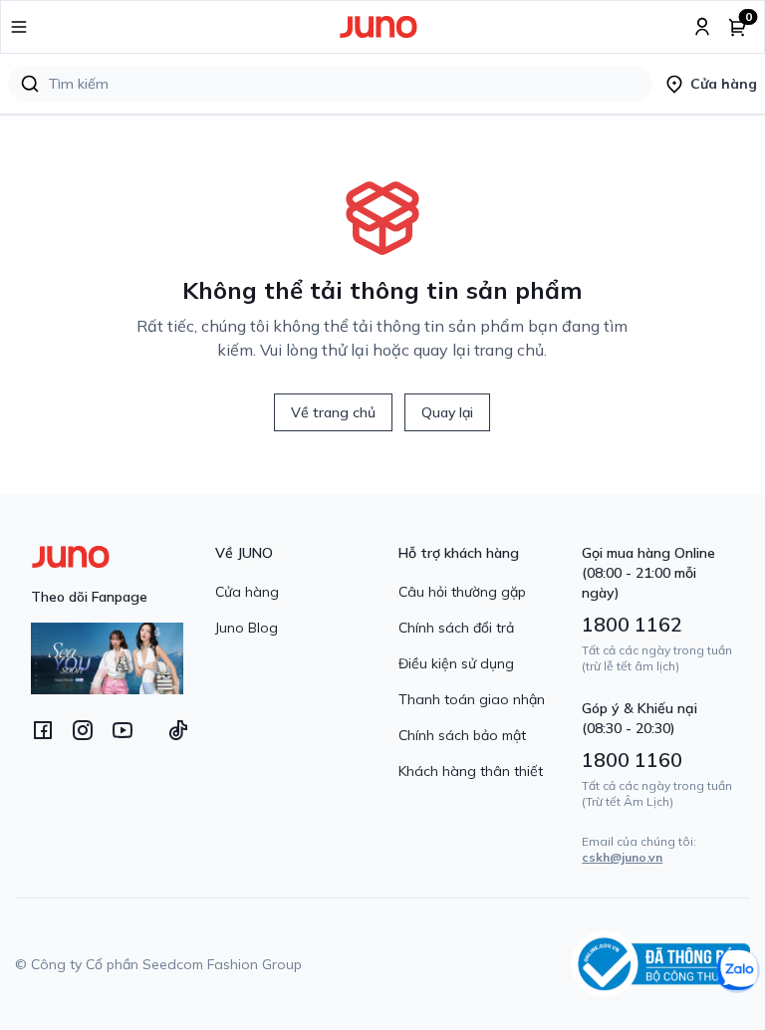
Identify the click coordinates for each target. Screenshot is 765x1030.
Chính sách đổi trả (456, 628)
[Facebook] (43, 730)
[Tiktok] (178, 730)
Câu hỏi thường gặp (462, 592)
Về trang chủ (333, 412)
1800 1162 (632, 624)
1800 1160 (632, 759)
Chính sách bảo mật (462, 735)
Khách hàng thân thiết (470, 771)
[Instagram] (83, 730)
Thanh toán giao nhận (471, 699)
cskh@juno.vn (622, 857)
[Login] (702, 27)
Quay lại (447, 412)
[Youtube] (122, 730)
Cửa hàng (247, 592)
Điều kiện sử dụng (456, 663)
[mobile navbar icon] (19, 27)
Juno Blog (246, 628)
